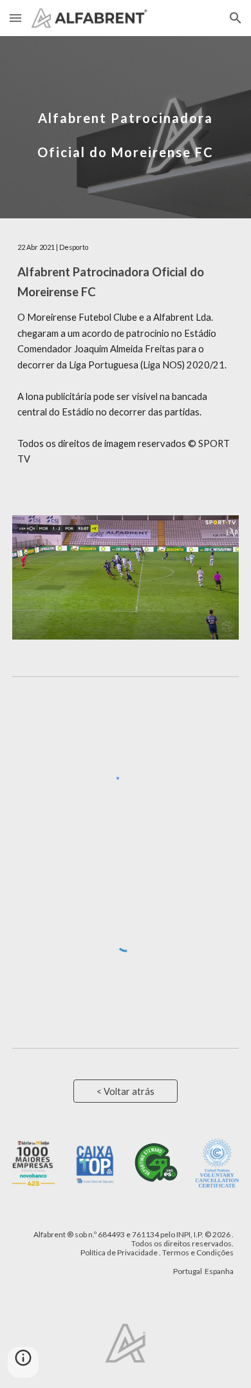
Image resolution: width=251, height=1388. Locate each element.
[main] (125, 127)
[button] (15, 17)
